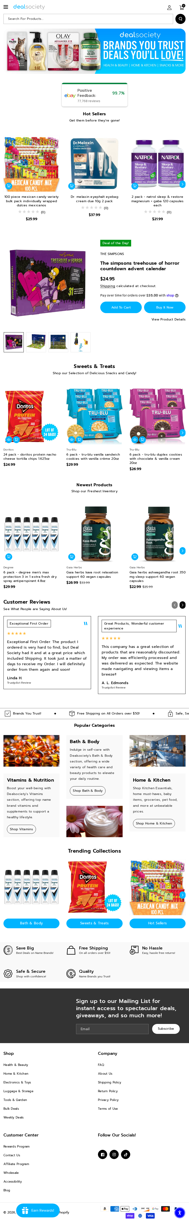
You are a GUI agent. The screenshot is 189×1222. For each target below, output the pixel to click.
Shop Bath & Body (88, 790)
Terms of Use (108, 1108)
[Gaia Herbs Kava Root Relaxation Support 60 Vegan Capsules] (94, 534)
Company (107, 1053)
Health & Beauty (15, 1065)
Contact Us (11, 1155)
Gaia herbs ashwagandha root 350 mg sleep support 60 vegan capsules (158, 576)
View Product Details (168, 319)
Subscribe (166, 1028)
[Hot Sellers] (158, 887)
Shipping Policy (109, 1082)
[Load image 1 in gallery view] (14, 342)
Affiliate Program (16, 1164)
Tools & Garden (15, 1100)
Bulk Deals (11, 1108)
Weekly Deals (13, 1117)
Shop (8, 1053)
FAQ (101, 1065)
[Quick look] (8, 439)
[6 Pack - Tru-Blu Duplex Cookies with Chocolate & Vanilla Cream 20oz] (158, 417)
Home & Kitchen (15, 1073)
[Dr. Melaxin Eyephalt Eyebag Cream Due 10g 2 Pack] (94, 164)
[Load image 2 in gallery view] (36, 342)
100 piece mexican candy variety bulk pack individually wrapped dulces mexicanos (31, 201)
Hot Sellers (157, 923)
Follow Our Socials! (117, 1135)
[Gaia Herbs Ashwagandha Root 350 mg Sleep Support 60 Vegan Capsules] (158, 534)
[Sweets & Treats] (94, 887)
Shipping (107, 286)
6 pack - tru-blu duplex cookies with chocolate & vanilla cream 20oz (156, 459)
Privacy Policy (108, 1100)
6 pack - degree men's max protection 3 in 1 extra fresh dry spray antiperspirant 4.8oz (30, 576)
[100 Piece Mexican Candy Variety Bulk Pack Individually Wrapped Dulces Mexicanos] (31, 164)
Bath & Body (31, 923)
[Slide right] (183, 184)
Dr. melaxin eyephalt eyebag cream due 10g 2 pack (94, 199)
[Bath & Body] (31, 887)
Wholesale (11, 1173)
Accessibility (12, 1181)
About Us (105, 1073)
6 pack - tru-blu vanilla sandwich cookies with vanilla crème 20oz (93, 457)
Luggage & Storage (18, 1091)
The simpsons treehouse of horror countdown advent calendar (140, 265)
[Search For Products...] (180, 19)
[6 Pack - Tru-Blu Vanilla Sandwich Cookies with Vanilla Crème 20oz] (94, 417)
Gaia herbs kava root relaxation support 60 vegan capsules (92, 574)
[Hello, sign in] (169, 7)
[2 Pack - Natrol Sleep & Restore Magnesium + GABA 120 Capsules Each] (158, 164)
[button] (6, 7)
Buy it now (165, 307)
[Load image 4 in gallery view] (81, 342)
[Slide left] (6, 184)
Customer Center (20, 1135)
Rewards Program (16, 1146)
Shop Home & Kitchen (154, 823)
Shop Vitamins (21, 829)
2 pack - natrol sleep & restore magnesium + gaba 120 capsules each (157, 201)
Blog (6, 1190)
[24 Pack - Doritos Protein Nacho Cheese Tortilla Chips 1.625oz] (31, 417)
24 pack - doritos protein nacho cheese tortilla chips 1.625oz (29, 457)
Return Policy (108, 1091)
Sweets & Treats (94, 923)
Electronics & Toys (17, 1082)
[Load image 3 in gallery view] (58, 342)
